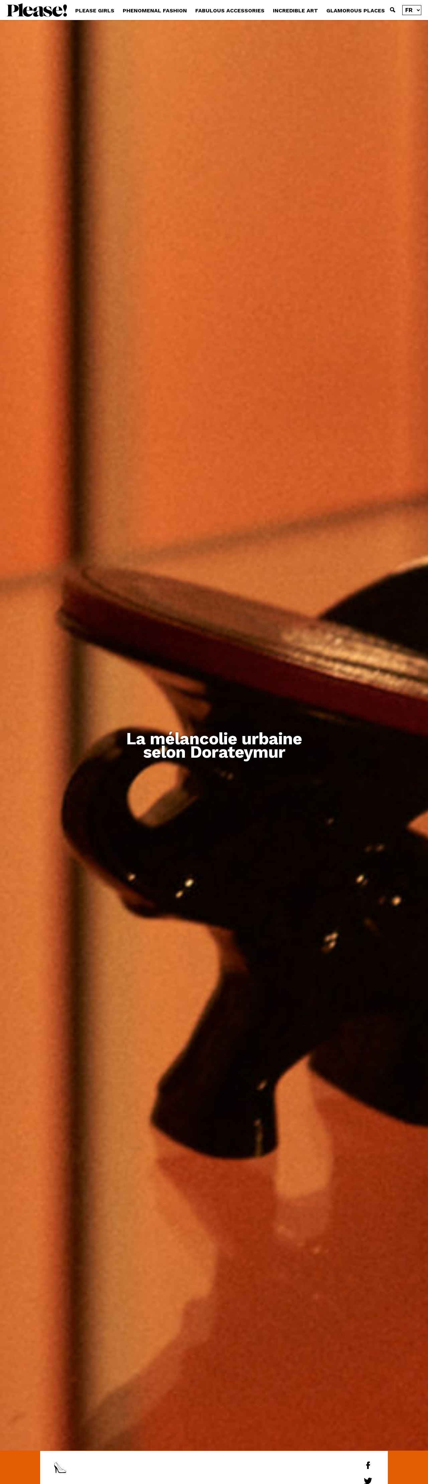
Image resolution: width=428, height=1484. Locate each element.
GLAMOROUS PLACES (355, 10)
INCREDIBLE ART (295, 10)
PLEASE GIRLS (94, 10)
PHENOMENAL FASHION (155, 10)
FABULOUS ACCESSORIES (229, 10)
